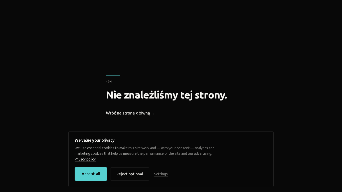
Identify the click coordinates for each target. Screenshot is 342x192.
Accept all (91, 174)
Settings (161, 174)
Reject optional (129, 174)
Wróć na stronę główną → (130, 113)
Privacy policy (85, 159)
